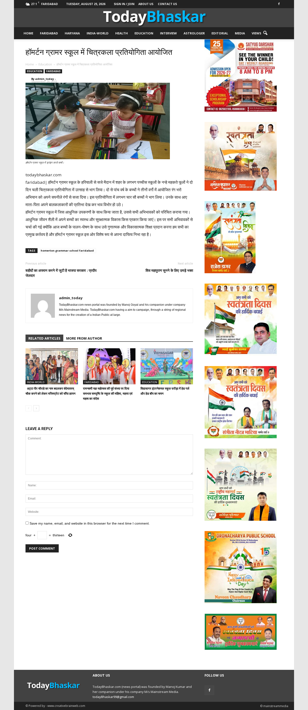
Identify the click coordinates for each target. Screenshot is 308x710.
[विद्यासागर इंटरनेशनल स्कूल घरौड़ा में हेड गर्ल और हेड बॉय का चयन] (167, 366)
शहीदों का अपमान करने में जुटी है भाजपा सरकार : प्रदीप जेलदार (61, 273)
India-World (98, 33)
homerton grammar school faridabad (67, 250)
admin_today (44, 79)
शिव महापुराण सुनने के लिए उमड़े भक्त (169, 270)
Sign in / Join (124, 4)
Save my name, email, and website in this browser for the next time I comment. (90, 523)
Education (144, 33)
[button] (265, 33)
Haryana (72, 33)
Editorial (220, 33)
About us (145, 4)
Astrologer (194, 33)
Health (121, 33)
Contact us (167, 4)
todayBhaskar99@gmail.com (113, 697)
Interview (168, 33)
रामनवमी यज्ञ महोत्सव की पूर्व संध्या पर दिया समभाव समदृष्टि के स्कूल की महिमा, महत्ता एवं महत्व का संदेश (107, 393)
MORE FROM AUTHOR (84, 338)
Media (240, 33)
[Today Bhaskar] (154, 17)
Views (256, 33)
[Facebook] (278, 3)
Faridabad (49, 33)
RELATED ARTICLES (44, 338)
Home (28, 33)
